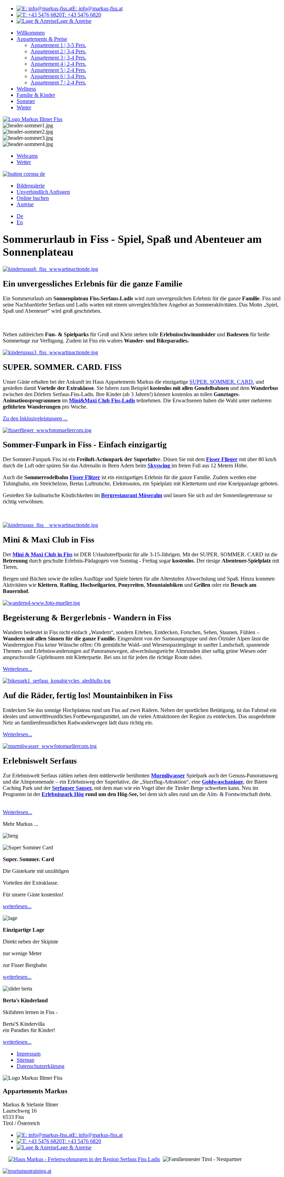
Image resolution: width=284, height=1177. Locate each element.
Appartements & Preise (42, 39)
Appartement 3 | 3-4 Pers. (58, 58)
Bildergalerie (31, 186)
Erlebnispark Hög (63, 794)
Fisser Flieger (222, 459)
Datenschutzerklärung (40, 1066)
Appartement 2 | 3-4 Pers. (58, 51)
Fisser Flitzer (85, 477)
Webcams (27, 156)
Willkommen (31, 33)
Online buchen (33, 198)
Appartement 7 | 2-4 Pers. (58, 82)
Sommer (26, 101)
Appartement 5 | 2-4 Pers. (58, 70)
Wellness (26, 89)
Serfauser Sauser (71, 788)
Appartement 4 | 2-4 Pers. (58, 64)
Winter (24, 107)
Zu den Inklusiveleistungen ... (35, 418)
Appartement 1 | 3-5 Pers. (58, 45)
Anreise (25, 204)
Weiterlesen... (17, 669)
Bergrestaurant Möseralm (131, 495)
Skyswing (159, 465)
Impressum (29, 1054)
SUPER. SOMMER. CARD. (221, 382)
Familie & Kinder (36, 95)
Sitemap (25, 1060)
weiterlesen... (17, 906)
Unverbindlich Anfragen (43, 192)
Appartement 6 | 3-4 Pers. (58, 76)
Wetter (24, 162)
